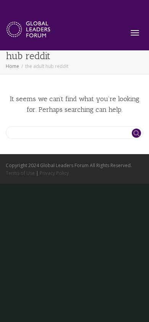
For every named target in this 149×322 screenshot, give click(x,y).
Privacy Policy (54, 173)
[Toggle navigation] (134, 32)
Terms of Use (20, 173)
